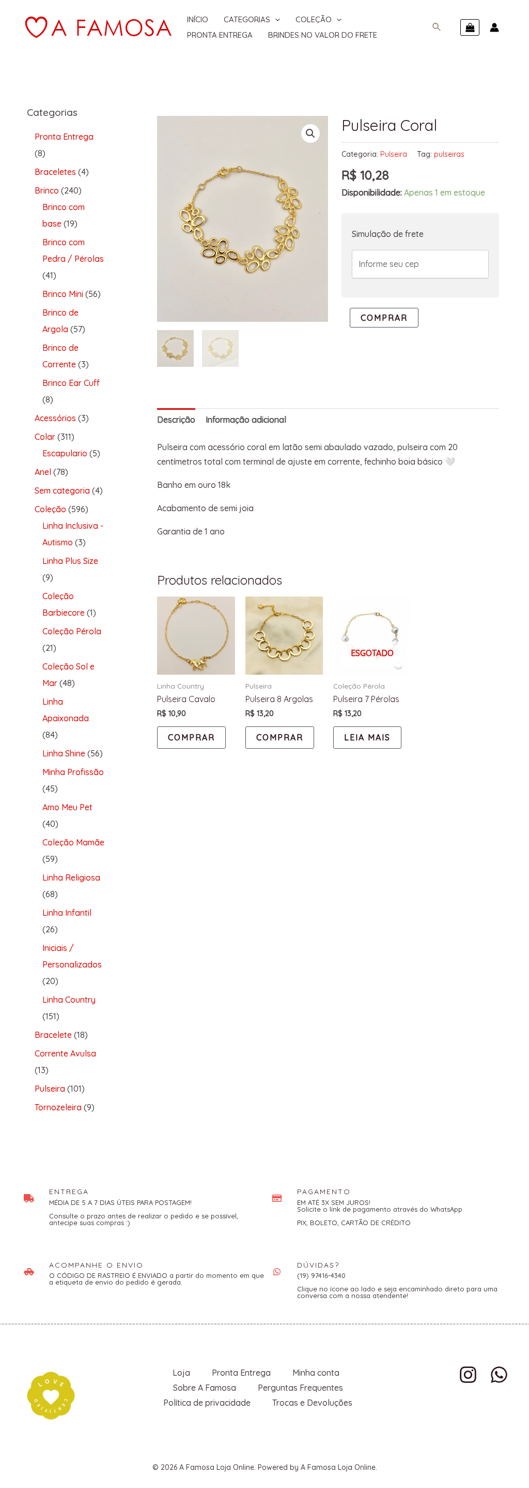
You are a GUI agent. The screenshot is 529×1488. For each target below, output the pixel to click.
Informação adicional (246, 419)
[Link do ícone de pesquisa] (437, 27)
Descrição (176, 419)
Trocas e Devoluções (312, 1402)
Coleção (313, 19)
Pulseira (393, 154)
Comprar (384, 318)
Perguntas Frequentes (300, 1387)
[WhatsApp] (499, 1374)
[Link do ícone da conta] (494, 27)
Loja (181, 1372)
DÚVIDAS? (318, 1265)
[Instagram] (468, 1374)
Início (197, 19)
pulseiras (449, 154)
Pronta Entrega (220, 35)
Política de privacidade (207, 1402)
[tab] (176, 419)
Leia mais (367, 737)
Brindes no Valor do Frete (322, 35)
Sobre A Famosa (204, 1387)
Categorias (247, 19)
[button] (310, 133)
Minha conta (315, 1372)
